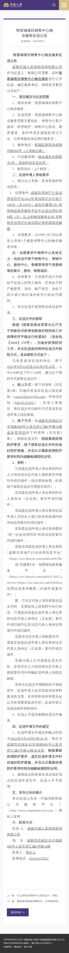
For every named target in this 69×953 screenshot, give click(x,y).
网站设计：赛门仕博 (23, 947)
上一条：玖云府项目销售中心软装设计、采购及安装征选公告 (34, 895)
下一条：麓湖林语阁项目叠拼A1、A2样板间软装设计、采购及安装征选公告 (34, 901)
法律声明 (8, 947)
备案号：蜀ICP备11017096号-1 (37, 943)
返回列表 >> (18, 912)
